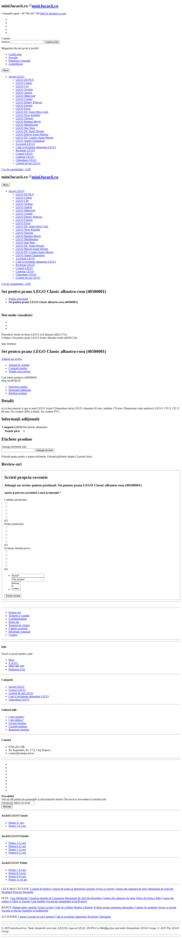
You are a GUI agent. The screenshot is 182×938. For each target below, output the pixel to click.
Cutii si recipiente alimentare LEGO (29, 696)
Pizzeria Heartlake (23, 892)
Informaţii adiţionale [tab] (20, 390)
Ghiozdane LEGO (19, 699)
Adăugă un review (11, 358)
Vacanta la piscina (11, 910)
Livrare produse (17, 723)
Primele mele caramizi (24, 907)
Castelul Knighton (40, 888)
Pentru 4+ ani (16, 822)
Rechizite (92, 916)
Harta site (14, 622)
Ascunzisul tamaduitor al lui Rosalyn (66, 901)
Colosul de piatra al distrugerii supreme (73, 888)
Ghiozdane (105, 916)
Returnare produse (19, 729)
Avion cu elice (46, 907)
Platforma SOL (17, 669)
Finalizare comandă (19, 60)
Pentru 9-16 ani (17, 876)
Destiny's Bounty (83, 907)
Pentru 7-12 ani (17, 849)
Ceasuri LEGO (17, 690)
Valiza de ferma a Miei (148, 898)
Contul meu (15, 54)
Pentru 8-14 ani (17, 873)
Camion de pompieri (146, 907)
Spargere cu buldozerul (35, 910)
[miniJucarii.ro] (43, 6)
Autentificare (16, 63)
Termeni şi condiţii (19, 615)
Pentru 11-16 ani (18, 879)
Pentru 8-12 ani (17, 852)
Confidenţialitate (18, 618)
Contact (13, 634)
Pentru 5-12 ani (17, 825)
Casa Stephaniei (19, 898)
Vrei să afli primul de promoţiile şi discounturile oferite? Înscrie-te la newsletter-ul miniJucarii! (53, 799)
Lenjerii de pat (35, 916)
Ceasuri (22, 916)
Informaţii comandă (19, 631)
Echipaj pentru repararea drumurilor (114, 907)
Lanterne (49, 916)
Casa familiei (38, 901)
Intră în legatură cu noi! (53, 13)
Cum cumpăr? (16, 716)
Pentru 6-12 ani (17, 846)
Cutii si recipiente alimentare (71, 916)
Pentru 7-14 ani (17, 869)
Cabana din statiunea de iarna (131, 888)
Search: (5, 41)
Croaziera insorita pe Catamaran (46, 898)
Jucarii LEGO (16, 686)
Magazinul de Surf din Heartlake (83, 898)
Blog (11, 659)
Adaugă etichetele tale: (14, 446)
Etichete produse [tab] (18, 393)
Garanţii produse (18, 726)
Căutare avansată (18, 628)
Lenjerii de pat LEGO (21, 693)
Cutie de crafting (63, 907)
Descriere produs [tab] (18, 386)
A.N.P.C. (14, 663)
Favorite (13, 57)
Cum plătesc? (16, 719)
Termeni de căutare (19, 625)
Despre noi (15, 612)
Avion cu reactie (105, 888)
